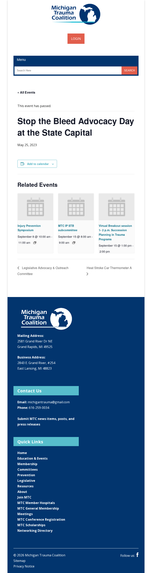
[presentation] (35, 207)
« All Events (26, 92)
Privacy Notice (23, 566)
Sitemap (19, 561)
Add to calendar (38, 164)
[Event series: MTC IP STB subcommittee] (73, 242)
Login (76, 38)
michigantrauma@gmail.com (49, 402)
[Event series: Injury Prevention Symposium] (34, 242)
